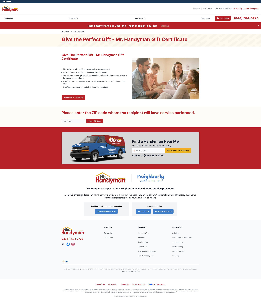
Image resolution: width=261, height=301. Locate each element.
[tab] (246, 8)
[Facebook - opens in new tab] (68, 244)
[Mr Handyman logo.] (10, 8)
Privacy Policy (112, 284)
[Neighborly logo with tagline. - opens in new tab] (151, 178)
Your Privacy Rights (158, 284)
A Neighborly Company (147, 251)
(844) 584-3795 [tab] (246, 18)
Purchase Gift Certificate (73, 98)
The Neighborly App (146, 256)
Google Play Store (164, 211)
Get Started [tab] (224, 18)
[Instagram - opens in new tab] (73, 244)
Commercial (108, 237)
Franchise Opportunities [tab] (224, 8)
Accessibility (125, 284)
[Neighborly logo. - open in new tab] (6, 1)
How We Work (143, 233)
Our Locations (177, 242)
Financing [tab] (196, 8)
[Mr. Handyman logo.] (111, 178)
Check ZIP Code (94, 121)
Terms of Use (100, 284)
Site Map (175, 256)
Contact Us (142, 247)
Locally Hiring (177, 247)
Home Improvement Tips (181, 237)
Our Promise (143, 242)
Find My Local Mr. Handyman (178, 151)
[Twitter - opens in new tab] (63, 244)
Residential (108, 233)
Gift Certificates (178, 251)
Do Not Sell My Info (138, 284)
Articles (175, 233)
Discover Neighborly (105, 211)
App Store (145, 211)
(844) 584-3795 (154, 155)
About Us (141, 237)
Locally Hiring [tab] (207, 8)
